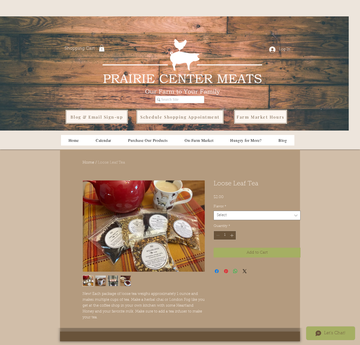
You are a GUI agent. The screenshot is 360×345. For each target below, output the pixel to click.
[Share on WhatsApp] (235, 271)
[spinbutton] (224, 235)
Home (88, 163)
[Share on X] (245, 271)
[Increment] (232, 235)
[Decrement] (217, 235)
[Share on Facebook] (217, 271)
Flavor (220, 206)
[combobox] (257, 215)
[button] (102, 48)
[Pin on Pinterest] (226, 271)
